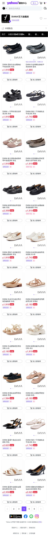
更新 (39, 522)
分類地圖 (32, 533)
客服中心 (15, 527)
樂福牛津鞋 (31, 34)
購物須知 (32, 527)
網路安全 (16, 533)
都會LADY (37, 34)
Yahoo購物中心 (17, 3)
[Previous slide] (3, 48)
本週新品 (9, 28)
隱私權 (24, 533)
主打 (3, 34)
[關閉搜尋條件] (7, 8)
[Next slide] (21, 48)
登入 (34, 3)
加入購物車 (13, 79)
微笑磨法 (44, 34)
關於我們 (23, 527)
